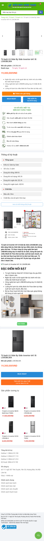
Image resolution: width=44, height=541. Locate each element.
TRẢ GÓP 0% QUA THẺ (22, 382)
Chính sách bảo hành (8, 483)
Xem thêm (21, 324)
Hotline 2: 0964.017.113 (9, 456)
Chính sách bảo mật (8, 486)
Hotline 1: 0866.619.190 (9, 453)
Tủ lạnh (11, 17)
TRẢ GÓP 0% (32, 99)
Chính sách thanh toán (9, 492)
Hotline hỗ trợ (18, 146)
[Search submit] (40, 12)
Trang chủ (4, 17)
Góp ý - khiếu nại (7, 476)
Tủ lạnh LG (18, 17)
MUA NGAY (11, 99)
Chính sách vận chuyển (9, 489)
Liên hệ (3, 473)
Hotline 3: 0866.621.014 (9, 459)
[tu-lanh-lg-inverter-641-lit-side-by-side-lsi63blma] (22, 36)
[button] (2, 5)
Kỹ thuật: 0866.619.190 (9, 462)
